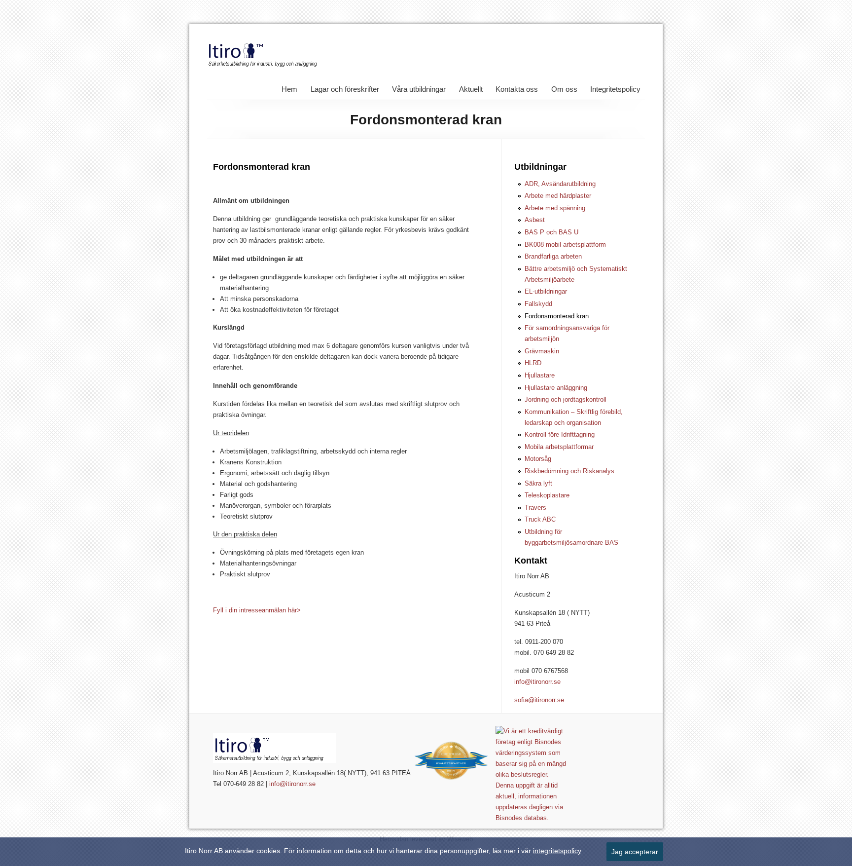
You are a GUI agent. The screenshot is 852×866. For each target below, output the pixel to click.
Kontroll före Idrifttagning (560, 434)
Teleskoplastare (547, 495)
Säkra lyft (538, 483)
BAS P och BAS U (551, 232)
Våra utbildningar (419, 89)
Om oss (564, 89)
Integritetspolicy (615, 89)
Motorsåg (538, 458)
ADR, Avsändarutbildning (560, 184)
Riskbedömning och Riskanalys (569, 471)
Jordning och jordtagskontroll (565, 399)
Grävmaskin (542, 351)
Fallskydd (538, 303)
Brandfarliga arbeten (553, 256)
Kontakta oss (517, 89)
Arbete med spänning (555, 208)
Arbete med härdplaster (558, 195)
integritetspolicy (557, 851)
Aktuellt (471, 89)
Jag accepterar (634, 852)
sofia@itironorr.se (539, 700)
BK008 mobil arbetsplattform (565, 244)
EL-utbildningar (546, 291)
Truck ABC (540, 519)
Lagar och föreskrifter (345, 89)
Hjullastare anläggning (556, 387)
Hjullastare (540, 375)
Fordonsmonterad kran (557, 316)
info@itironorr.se (537, 681)
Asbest (535, 220)
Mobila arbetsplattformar (559, 447)
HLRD (533, 363)
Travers (535, 507)
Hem (289, 89)
